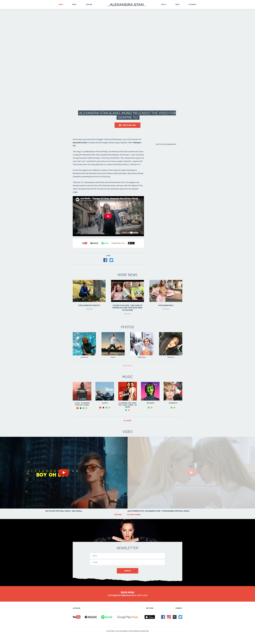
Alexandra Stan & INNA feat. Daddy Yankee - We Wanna (127, 405)
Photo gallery (129, 125)
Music (74, 4)
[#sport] (113, 344)
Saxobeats (173, 403)
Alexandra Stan (127, 4)
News (61, 4)
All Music (127, 421)
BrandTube (145, 631)
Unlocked (150, 403)
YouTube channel (134, 515)
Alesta (105, 403)
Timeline (89, 4)
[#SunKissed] (84, 344)
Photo (163, 4)
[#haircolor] (170, 344)
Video (177, 4)
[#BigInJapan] (141, 344)
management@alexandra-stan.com (127, 595)
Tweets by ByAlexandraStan (165, 144)
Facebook (192, 4)
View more (118, 515)
